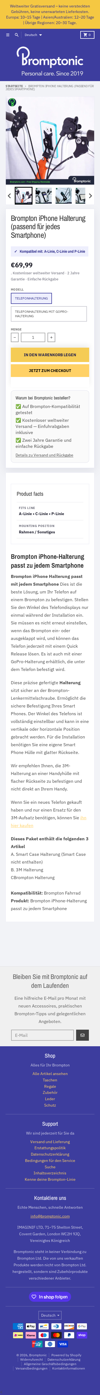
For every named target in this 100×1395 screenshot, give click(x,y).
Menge (16, 329)
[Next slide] (90, 195)
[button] (23, 196)
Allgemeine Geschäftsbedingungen (50, 1364)
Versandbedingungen (32, 1368)
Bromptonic (38, 1355)
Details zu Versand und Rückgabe (44, 455)
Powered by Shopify (66, 1355)
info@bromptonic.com (50, 1216)
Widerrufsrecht (31, 1359)
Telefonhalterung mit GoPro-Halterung (41, 313)
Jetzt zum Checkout (50, 370)
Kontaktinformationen (68, 1368)
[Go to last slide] (10, 195)
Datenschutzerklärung (64, 1359)
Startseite (14, 86)
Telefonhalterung (31, 298)
